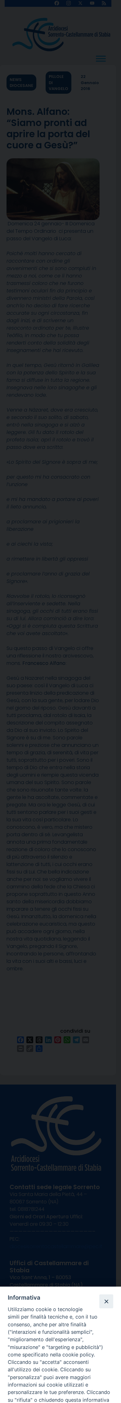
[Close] (106, 1301)
